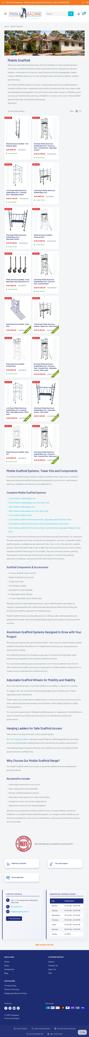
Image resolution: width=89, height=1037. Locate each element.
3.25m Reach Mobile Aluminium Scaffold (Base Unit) (44, 191)
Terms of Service (11, 989)
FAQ (50, 973)
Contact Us (53, 965)
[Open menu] (5, 14)
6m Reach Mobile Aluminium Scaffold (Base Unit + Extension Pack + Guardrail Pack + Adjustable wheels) (45, 147)
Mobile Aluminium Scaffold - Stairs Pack (17, 325)
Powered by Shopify (11, 1018)
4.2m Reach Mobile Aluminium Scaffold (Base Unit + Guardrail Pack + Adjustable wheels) (16, 193)
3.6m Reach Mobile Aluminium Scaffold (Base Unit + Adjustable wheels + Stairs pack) (44, 410)
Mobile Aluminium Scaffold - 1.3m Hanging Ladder (17, 145)
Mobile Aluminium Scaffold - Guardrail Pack (15, 365)
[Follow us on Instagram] (10, 1008)
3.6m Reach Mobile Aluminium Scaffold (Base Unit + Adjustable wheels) (16, 237)
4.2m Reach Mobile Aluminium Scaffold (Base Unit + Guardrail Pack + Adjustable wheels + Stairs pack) (17, 411)
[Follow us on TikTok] (18, 1008)
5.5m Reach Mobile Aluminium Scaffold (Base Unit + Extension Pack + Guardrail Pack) (44, 282)
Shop (6, 965)
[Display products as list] (80, 111)
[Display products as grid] (77, 111)
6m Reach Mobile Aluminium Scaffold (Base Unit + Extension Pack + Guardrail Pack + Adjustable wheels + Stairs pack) (45, 367)
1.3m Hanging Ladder (19, 739)
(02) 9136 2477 (16, 907)
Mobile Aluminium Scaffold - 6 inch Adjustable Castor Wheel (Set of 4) (17, 281)
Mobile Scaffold (17, 26)
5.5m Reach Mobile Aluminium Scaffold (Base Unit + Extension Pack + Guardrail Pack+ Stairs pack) (45, 454)
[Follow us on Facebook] (5, 1008)
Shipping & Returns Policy (15, 993)
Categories (9, 969)
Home (6, 26)
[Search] (71, 13)
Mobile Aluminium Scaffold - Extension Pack (43, 236)
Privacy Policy (10, 985)
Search (51, 961)
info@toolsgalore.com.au (20, 912)
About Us (52, 969)
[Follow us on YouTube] (14, 1008)
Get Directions (15, 918)
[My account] (79, 14)
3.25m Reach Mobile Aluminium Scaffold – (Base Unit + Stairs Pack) (45, 325)
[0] (83, 13)
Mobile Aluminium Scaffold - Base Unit (17, 453)
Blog (6, 973)
